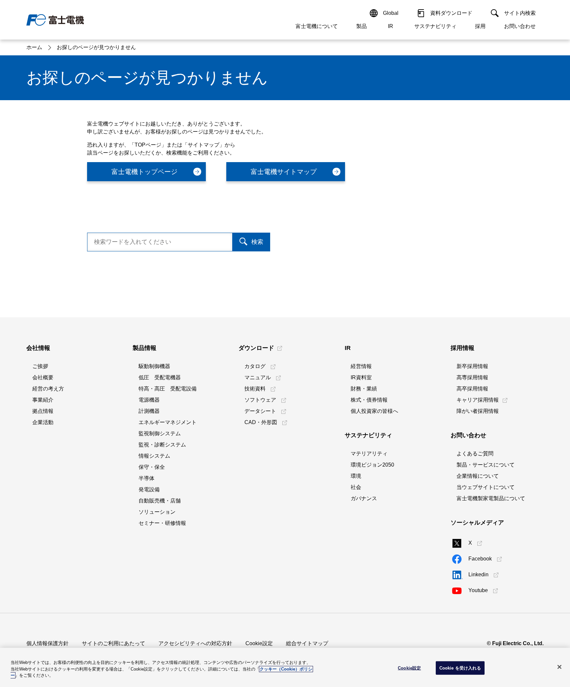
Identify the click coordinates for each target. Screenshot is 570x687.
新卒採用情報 (472, 366)
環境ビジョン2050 (372, 465)
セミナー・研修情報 (162, 523)
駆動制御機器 (154, 366)
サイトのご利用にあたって (113, 643)
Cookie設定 (259, 643)
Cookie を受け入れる (460, 667)
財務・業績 (364, 388)
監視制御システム (160, 433)
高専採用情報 (472, 377)
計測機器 (149, 411)
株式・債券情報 (369, 400)
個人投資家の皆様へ (374, 411)
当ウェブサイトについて (486, 487)
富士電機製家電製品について (491, 498)
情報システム (154, 456)
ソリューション (157, 512)
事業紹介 (42, 400)
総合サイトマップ (307, 643)
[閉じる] (559, 667)
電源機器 (149, 400)
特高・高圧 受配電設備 (168, 388)
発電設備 (149, 489)
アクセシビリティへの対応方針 (195, 643)
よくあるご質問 (475, 453)
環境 (356, 476)
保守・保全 (152, 467)
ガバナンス (364, 498)
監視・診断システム (162, 444)
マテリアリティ (369, 453)
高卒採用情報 (472, 388)
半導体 (146, 478)
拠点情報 (42, 411)
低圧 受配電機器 (160, 377)
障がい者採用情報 (478, 411)
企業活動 (42, 422)
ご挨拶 (40, 366)
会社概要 (42, 377)
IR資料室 (361, 377)
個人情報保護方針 (47, 643)
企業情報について (478, 476)
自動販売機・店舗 (160, 500)
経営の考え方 (48, 388)
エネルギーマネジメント (168, 422)
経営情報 (361, 366)
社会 (356, 487)
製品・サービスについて (486, 465)
